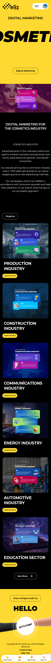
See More (22, 576)
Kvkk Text (25, 653)
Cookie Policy (25, 650)
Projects (10, 216)
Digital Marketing (10, 276)
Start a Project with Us (25, 598)
